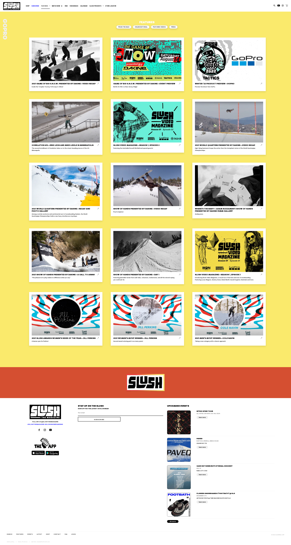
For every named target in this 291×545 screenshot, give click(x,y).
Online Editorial (141, 27)
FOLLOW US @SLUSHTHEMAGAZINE (45, 422)
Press (173, 27)
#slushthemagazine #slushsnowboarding (45, 424)
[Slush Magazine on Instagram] (45, 430)
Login (73, 534)
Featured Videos (159, 27)
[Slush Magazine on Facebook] (39, 430)
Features (45, 6)
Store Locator (110, 6)
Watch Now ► (57, 6)
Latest (39, 534)
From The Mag (123, 27)
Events (30, 534)
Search (9, 534)
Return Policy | (12, 542)
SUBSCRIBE (35, 6)
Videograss (74, 6)
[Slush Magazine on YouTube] (51, 430)
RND (66, 6)
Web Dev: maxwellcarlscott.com (40, 542)
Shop (27, 6)
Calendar (83, 6)
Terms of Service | (24, 542)
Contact (57, 534)
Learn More (202, 417)
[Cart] (287, 6)
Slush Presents (96, 6)
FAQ (66, 534)
